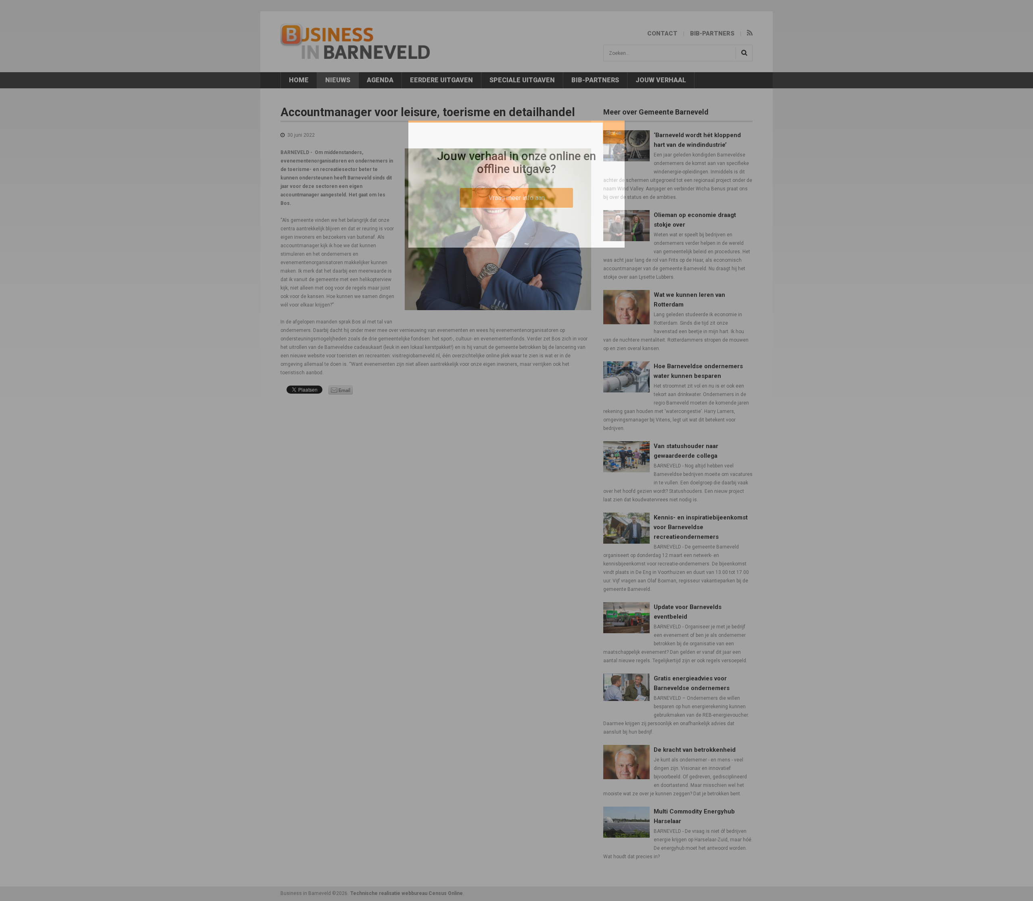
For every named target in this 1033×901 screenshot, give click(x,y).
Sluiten (613, 133)
